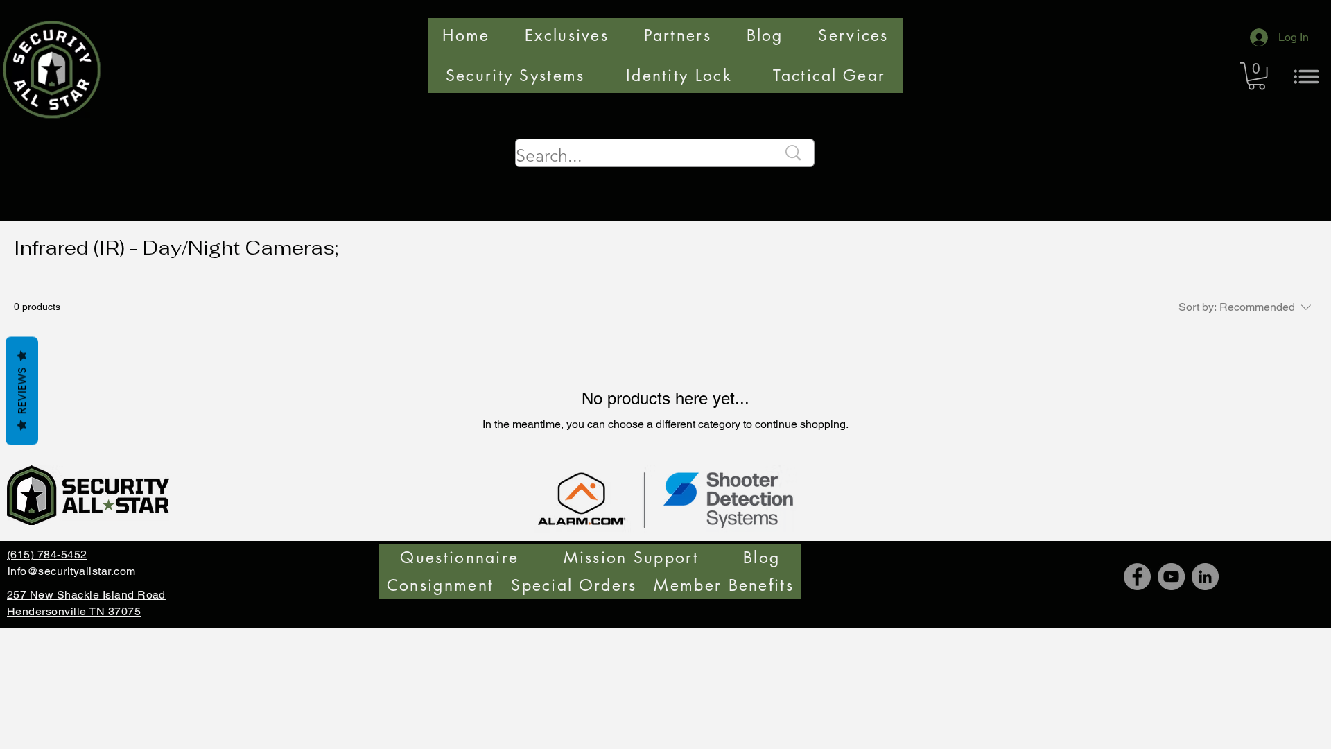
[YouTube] (1171, 576)
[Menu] (1306, 76)
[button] (1256, 75)
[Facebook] (1137, 576)
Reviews (22, 391)
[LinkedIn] (1205, 576)
